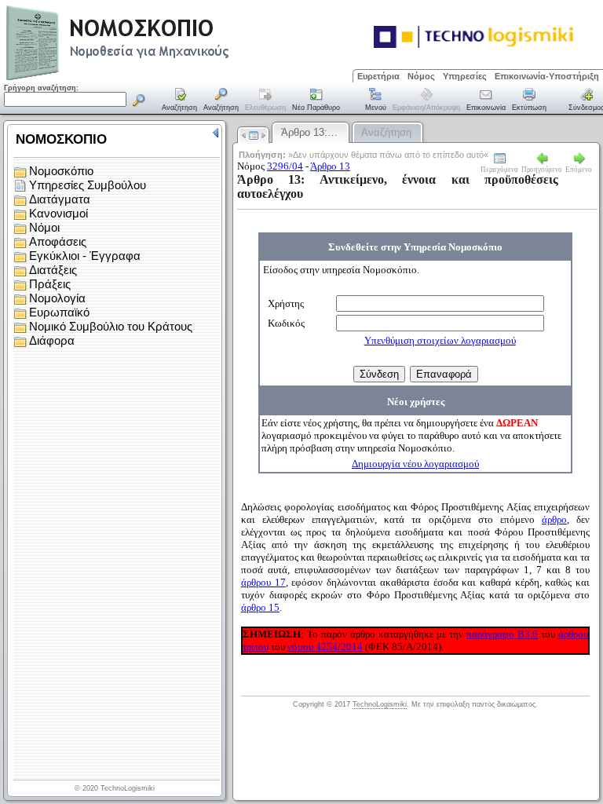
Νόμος (421, 76)
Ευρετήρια (378, 76)
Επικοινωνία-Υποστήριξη (547, 76)
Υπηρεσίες (465, 76)
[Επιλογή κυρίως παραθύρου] (180, 100)
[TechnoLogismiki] (179, 78)
